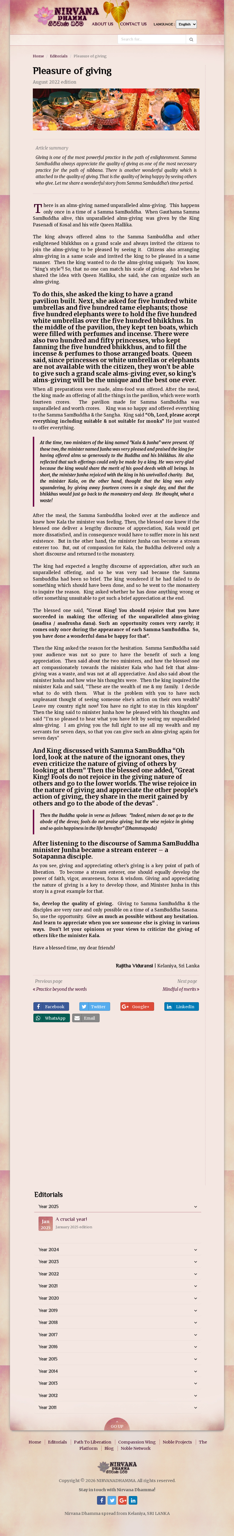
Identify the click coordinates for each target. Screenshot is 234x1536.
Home (38, 56)
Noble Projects (177, 1442)
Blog (109, 1448)
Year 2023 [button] (49, 1261)
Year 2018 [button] (48, 1322)
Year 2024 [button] (49, 1249)
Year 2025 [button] (48, 1206)
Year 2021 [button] (48, 1286)
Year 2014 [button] (48, 1371)
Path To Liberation (92, 1442)
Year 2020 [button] (49, 1298)
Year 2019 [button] (48, 1310)
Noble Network (136, 1448)
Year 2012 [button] (48, 1395)
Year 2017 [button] (48, 1334)
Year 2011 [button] (48, 1407)
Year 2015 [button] (48, 1359)
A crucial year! (71, 1219)
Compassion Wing (137, 1442)
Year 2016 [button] (48, 1346)
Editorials (59, 56)
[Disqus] (116, 1105)
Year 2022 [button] (49, 1274)
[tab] (117, 1206)
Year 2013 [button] (48, 1383)
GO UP (117, 1426)
